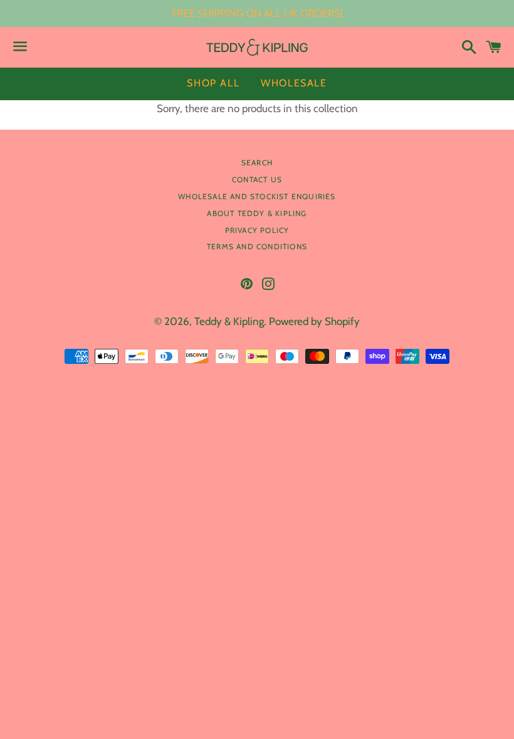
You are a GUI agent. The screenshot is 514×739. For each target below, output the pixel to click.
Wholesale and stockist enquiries (256, 196)
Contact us (257, 179)
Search (257, 162)
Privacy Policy (257, 230)
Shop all (213, 83)
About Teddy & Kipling (257, 213)
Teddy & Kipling (229, 321)
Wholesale (294, 83)
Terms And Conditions (257, 246)
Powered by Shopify (314, 321)
